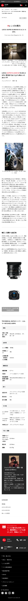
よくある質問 (5, 563)
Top (2, 9)
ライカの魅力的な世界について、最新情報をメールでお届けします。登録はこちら (16, 530)
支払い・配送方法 (7, 559)
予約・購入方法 (6, 556)
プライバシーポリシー (8, 582)
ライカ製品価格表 (7, 567)
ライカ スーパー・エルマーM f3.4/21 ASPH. (10, 309)
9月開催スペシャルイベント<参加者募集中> (11, 1)
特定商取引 (5, 578)
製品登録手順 (5, 571)
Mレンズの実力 (23, 18)
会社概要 (4, 585)
